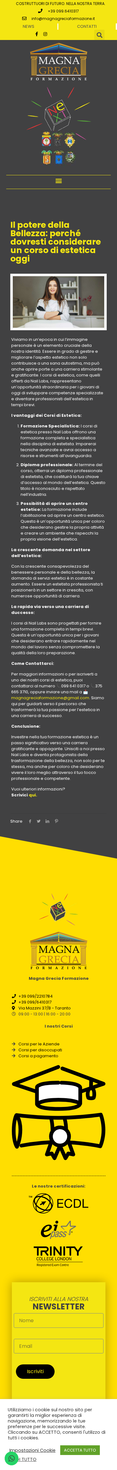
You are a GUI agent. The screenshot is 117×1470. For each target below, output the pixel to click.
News (28, 26)
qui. (33, 795)
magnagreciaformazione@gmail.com (50, 698)
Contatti (87, 26)
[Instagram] (45, 34)
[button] (58, 180)
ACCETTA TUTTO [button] (80, 1450)
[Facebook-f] (36, 34)
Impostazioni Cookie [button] (32, 1450)
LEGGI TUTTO (22, 1459)
